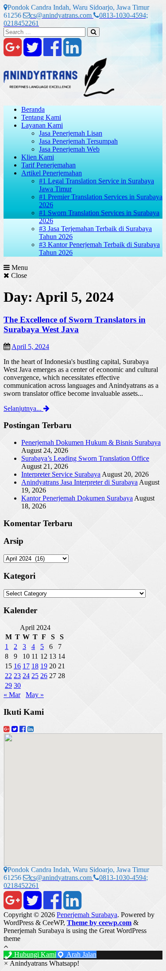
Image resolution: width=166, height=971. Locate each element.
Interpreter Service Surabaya (60, 474)
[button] (41, 963)
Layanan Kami (42, 125)
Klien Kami (37, 157)
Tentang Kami (41, 117)
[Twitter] (32, 52)
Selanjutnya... (23, 408)
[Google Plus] (13, 52)
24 (26, 675)
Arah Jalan (81, 954)
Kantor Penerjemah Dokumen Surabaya (77, 498)
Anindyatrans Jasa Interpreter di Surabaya (79, 482)
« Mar (12, 694)
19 (43, 666)
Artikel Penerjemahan (51, 173)
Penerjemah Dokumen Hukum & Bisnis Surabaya (91, 442)
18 (35, 666)
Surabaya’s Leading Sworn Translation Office (85, 458)
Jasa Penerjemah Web (69, 149)
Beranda (33, 109)
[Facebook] (52, 52)
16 (17, 666)
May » (35, 694)
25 (35, 675)
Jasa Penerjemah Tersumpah (78, 141)
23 (17, 675)
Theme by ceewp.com (99, 922)
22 (8, 675)
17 (26, 666)
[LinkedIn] (72, 52)
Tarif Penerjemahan (48, 165)
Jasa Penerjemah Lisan (70, 133)
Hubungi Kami (34, 954)
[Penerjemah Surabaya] (59, 94)
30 (17, 685)
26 (43, 675)
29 (8, 685)
